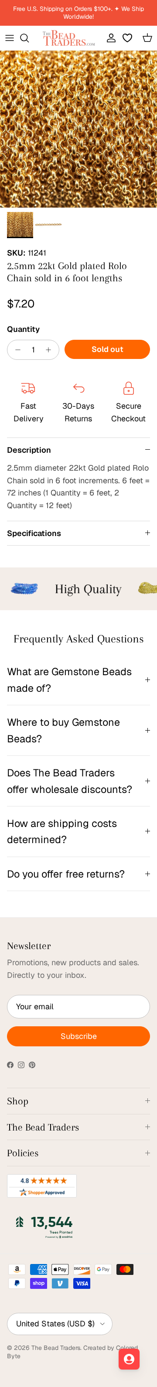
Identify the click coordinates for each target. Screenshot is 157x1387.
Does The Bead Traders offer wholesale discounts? (69, 781)
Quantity (23, 329)
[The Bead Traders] (69, 38)
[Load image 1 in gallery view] (78, 129)
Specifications (34, 533)
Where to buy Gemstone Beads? (63, 730)
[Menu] (9, 38)
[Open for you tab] (129, 1359)
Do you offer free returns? (66, 874)
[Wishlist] (128, 38)
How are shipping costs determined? (62, 831)
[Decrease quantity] (15, 349)
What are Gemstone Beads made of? (69, 679)
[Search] (28, 38)
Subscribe (79, 1036)
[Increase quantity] (51, 349)
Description (29, 450)
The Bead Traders (55, 1348)
